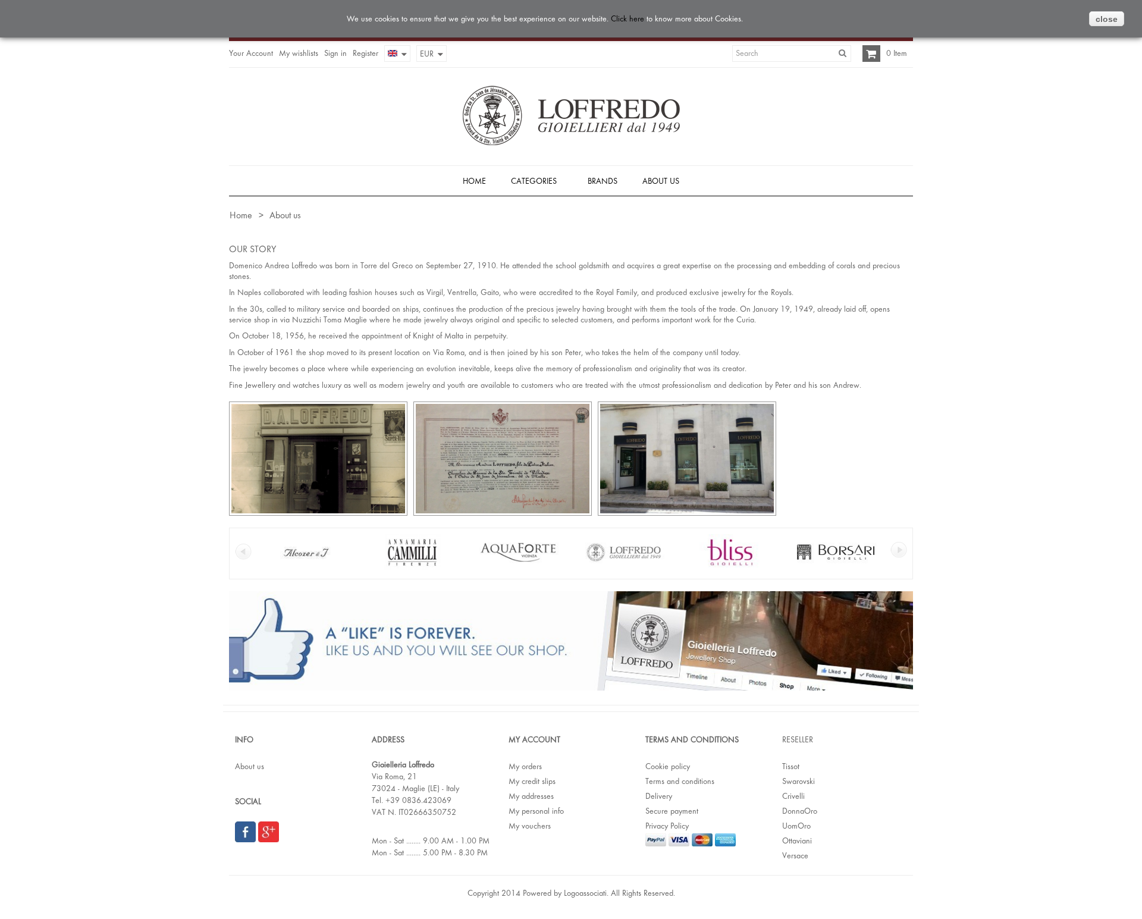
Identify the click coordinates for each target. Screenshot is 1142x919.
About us (249, 766)
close (1107, 19)
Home (240, 215)
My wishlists (298, 53)
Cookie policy (667, 766)
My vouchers (530, 825)
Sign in (335, 53)
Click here (627, 18)
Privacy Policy (667, 825)
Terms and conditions (679, 781)
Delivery (658, 796)
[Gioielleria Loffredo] (571, 115)
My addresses (531, 796)
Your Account (251, 53)
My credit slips (532, 781)
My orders (525, 766)
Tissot (790, 766)
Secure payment (671, 811)
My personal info (536, 811)
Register (365, 53)
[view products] (306, 567)
